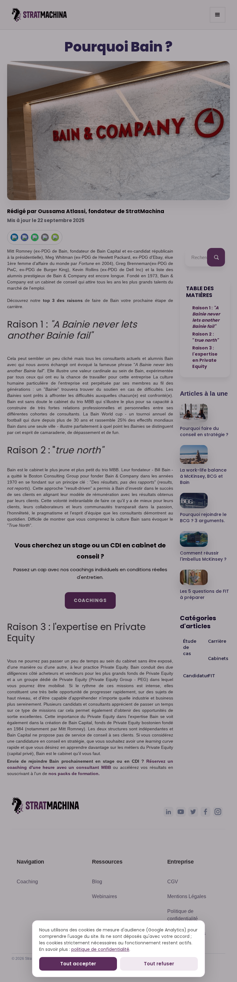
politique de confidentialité (100, 949)
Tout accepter (78, 963)
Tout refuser (159, 963)
